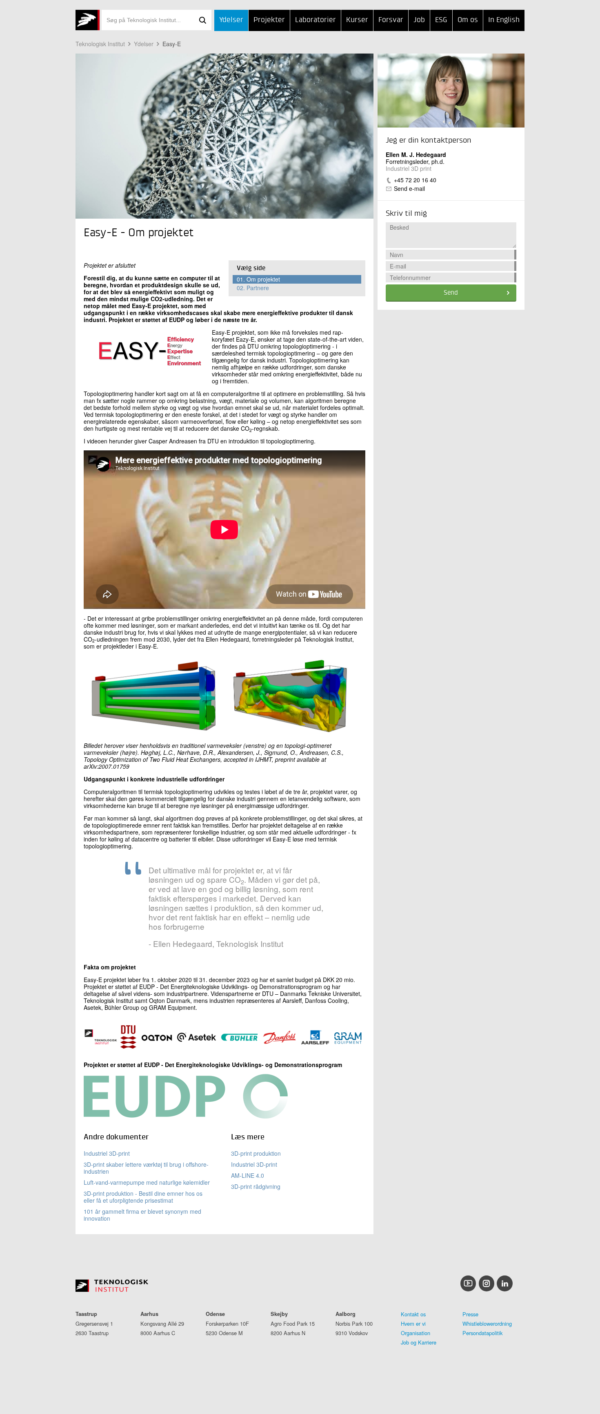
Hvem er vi (413, 1323)
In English (504, 20)
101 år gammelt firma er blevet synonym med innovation (142, 1214)
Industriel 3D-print (107, 1153)
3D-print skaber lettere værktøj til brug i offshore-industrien (146, 1167)
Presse (470, 1314)
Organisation (415, 1333)
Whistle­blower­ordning (487, 1323)
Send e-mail (409, 188)
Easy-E (171, 44)
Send (451, 293)
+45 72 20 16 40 (415, 180)
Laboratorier (315, 20)
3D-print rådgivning (255, 1186)
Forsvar (390, 20)
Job (419, 20)
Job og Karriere (418, 1342)
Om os (468, 20)
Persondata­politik (482, 1333)
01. (258, 279)
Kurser (357, 20)
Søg (202, 20)
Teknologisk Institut (100, 44)
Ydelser (231, 20)
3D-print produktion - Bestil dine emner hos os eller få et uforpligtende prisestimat (143, 1196)
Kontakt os (413, 1314)
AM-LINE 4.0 (247, 1175)
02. (253, 288)
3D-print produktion (256, 1153)
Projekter (269, 20)
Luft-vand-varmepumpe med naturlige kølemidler (147, 1182)
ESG (441, 20)
